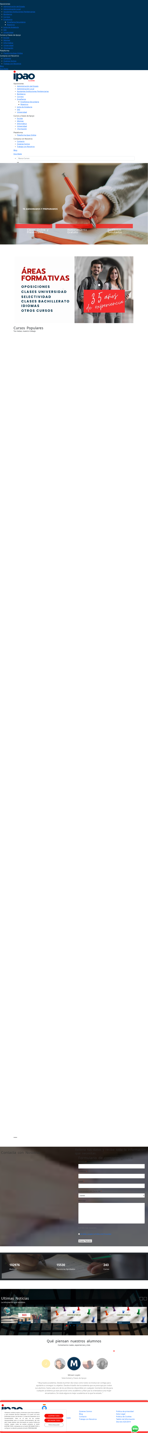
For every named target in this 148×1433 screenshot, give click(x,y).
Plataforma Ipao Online (13, 53)
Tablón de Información (125, 1419)
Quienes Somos (9, 61)
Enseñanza (7, 19)
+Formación (8, 48)
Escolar (6, 37)
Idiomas (6, 40)
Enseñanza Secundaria (16, 22)
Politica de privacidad (125, 1411)
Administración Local (12, 9)
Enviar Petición (85, 1241)
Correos (6, 17)
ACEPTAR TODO (53, 1416)
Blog (2, 66)
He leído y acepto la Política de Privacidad (95, 1234)
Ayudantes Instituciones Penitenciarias (19, 11)
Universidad (8, 32)
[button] (66, 1325)
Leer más (26, 1322)
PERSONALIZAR (53, 1425)
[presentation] (14, 1137)
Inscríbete (4, 69)
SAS (5, 30)
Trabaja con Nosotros (12, 63)
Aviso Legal (120, 1414)
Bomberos (7, 14)
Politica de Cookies (124, 1416)
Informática (8, 43)
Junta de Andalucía (11, 27)
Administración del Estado (14, 6)
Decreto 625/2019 (123, 1422)
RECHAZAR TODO (54, 1420)
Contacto (7, 58)
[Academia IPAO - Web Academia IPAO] (24, 76)
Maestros (11, 24)
